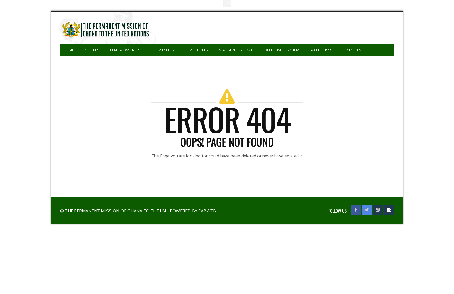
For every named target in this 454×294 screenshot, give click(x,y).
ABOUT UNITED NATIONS (282, 50)
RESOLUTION (199, 50)
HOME (69, 50)
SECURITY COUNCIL (165, 50)
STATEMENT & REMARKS (237, 50)
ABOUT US (92, 50)
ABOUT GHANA (321, 50)
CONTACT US (351, 50)
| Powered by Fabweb (191, 210)
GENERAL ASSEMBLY (125, 50)
